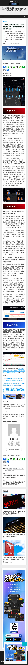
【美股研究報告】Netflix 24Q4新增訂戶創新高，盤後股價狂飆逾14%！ (14, 482)
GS (8, 468)
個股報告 (5, 21)
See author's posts (14, 450)
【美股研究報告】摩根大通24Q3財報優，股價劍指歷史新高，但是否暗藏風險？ (13, 390)
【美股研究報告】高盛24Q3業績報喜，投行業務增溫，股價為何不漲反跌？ (14, 370)
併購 (11, 468)
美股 (23, 468)
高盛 (13, 470)
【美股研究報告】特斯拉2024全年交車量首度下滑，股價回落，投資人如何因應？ (14, 548)
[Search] (24, 16)
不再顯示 (25, 644)
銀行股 (9, 470)
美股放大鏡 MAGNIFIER (14, 8)
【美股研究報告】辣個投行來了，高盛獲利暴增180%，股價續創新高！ (13, 384)
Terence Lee (7, 43)
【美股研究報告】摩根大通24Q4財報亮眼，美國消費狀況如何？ (14, 475)
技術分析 (15, 468)
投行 (20, 468)
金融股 (5, 470)
